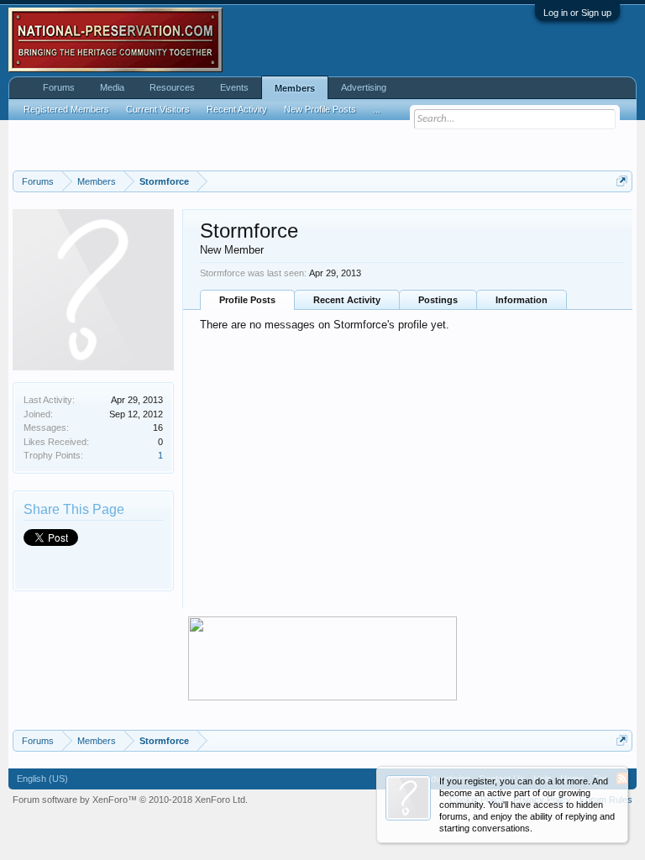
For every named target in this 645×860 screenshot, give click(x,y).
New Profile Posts (320, 109)
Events (234, 87)
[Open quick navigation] (621, 181)
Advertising (363, 87)
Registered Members (66, 109)
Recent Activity (346, 300)
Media (112, 87)
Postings (438, 300)
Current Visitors (158, 109)
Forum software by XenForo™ (130, 799)
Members (295, 88)
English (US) (42, 778)
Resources (172, 87)
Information (522, 300)
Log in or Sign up (577, 13)
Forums (59, 87)
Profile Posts (247, 300)
